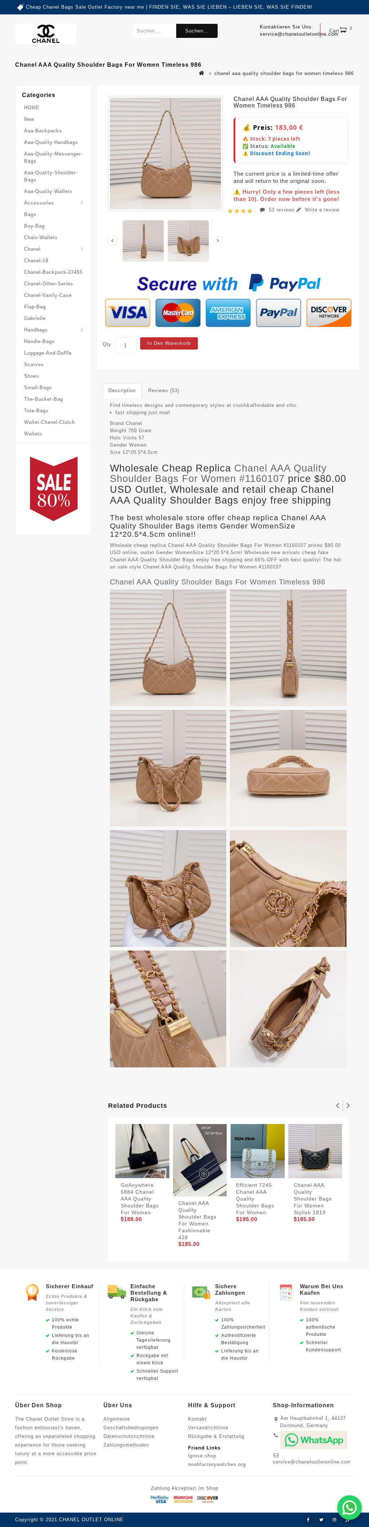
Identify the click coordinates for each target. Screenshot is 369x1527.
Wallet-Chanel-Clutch (49, 422)
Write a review (321, 209)
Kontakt (197, 1419)
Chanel (32, 249)
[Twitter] (321, 1520)
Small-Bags (38, 387)
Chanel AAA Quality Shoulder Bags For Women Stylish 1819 (313, 1198)
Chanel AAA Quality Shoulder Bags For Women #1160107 (218, 473)
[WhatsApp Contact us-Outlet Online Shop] (349, 1507)
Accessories (39, 203)
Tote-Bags (36, 410)
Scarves (34, 364)
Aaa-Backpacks (43, 130)
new (29, 119)
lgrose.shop (202, 1455)
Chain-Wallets (41, 237)
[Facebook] (308, 1520)
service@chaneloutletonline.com (312, 1462)
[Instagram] (334, 1520)
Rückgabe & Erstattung (216, 1436)
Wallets (33, 433)
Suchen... (197, 31)
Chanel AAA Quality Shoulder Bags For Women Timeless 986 (217, 582)
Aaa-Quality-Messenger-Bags (53, 157)
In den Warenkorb (169, 343)
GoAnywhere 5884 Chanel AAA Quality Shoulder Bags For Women (140, 1198)
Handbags (36, 330)
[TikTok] (347, 1520)
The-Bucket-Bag (43, 399)
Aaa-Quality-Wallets (48, 191)
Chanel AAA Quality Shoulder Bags (152, 559)
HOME (32, 107)
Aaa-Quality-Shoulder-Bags (50, 176)
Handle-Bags (39, 341)
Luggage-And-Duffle (48, 353)
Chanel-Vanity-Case (48, 295)
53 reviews (282, 209)
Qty (107, 344)
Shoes (31, 376)
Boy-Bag (34, 226)
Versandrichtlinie (208, 1427)
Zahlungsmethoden (126, 1445)
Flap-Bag (35, 307)
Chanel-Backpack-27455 (53, 272)
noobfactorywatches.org (217, 1464)
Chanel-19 (36, 260)
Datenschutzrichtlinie (129, 1436)
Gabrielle (35, 318)
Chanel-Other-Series (48, 283)
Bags (30, 214)
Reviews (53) (163, 390)
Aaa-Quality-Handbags (51, 142)
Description (122, 390)
